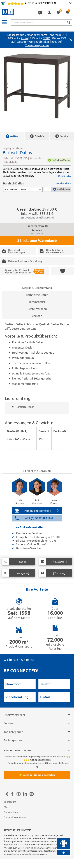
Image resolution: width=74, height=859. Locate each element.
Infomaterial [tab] (37, 301)
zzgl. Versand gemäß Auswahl (37, 217)
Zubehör (37, 136)
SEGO (46, 38)
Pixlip (24, 38)
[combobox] (41, 22)
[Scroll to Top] (63, 852)
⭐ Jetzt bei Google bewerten (37, 774)
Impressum (10, 801)
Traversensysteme (37, 45)
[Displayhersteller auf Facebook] (12, 794)
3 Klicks (37, 240)
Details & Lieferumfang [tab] (37, 287)
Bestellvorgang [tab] (37, 308)
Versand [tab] (37, 315)
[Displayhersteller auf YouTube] (19, 794)
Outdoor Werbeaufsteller (33, 41)
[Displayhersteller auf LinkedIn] (25, 794)
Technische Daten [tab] (37, 294)
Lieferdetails (10, 162)
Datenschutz (11, 812)
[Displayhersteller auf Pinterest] (31, 794)
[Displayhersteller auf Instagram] (6, 794)
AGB (6, 806)
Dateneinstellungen (15, 817)
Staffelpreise (63, 189)
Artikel (12, 136)
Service (62, 136)
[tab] (37, 187)
